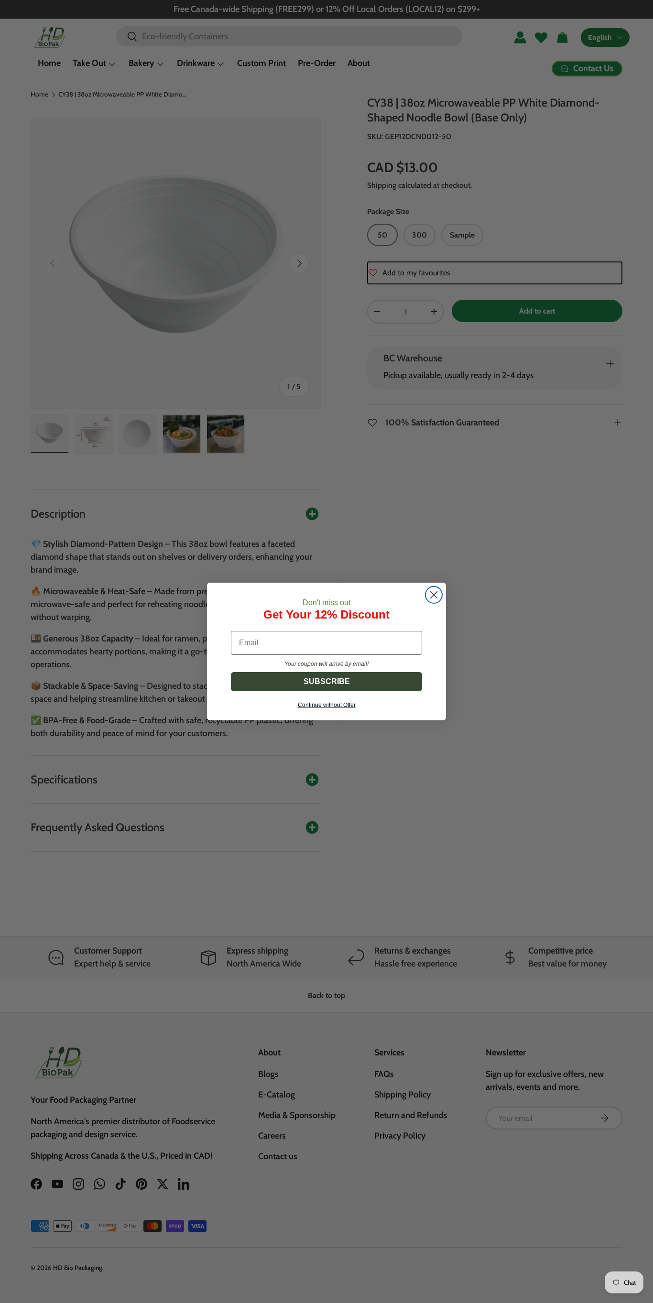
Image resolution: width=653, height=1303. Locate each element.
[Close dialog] (433, 594)
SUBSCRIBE (327, 681)
